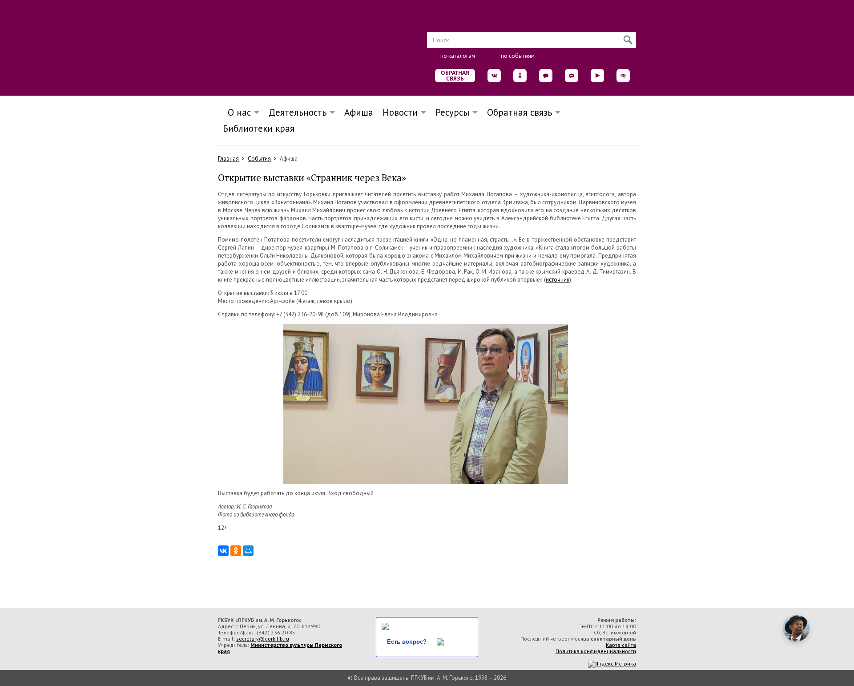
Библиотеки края (258, 128)
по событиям (518, 56)
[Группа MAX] (545, 75)
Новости (400, 112)
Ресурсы (452, 112)
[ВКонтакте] (223, 550)
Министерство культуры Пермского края (280, 648)
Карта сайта (621, 645)
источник (557, 279)
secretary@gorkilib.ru (262, 638)
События (259, 158)
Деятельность (297, 112)
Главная (228, 158)
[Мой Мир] (248, 550)
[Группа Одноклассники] (520, 75)
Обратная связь (455, 75)
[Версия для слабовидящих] (623, 75)
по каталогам (457, 56)
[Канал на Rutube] (597, 75)
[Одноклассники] (235, 550)
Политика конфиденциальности (596, 651)
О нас (236, 112)
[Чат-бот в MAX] (571, 75)
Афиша (358, 112)
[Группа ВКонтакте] (494, 75)
